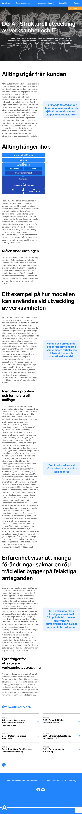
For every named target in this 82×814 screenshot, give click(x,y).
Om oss (77, 3)
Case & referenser (23, 3)
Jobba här (63, 3)
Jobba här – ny (57, 781)
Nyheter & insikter (45, 3)
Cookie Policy (70, 781)
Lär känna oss (44, 781)
